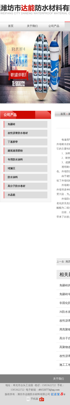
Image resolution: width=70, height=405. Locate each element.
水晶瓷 (11, 194)
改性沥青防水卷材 (18, 133)
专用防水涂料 (15, 159)
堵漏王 (11, 168)
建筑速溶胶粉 (15, 150)
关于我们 (32, 26)
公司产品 (53, 26)
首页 (10, 26)
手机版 (34, 398)
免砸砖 (11, 124)
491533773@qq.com (49, 389)
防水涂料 (13, 177)
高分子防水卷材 (16, 186)
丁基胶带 (13, 142)
